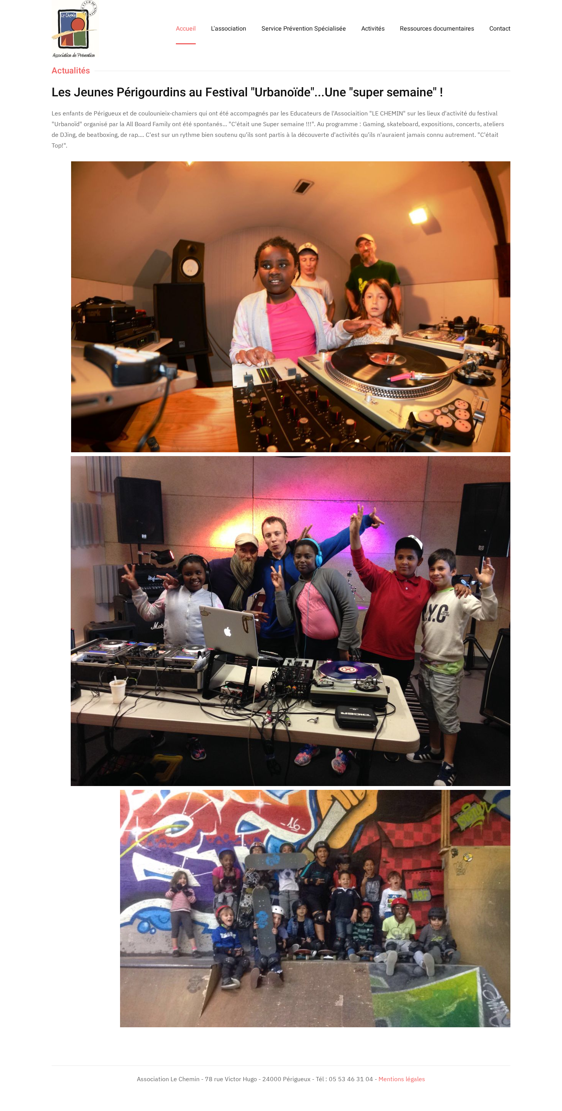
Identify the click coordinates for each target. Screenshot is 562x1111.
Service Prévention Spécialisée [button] (304, 28)
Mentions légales (401, 1079)
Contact (499, 28)
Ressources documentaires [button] (437, 28)
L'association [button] (228, 28)
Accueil (186, 28)
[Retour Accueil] (75, 28)
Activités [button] (373, 28)
